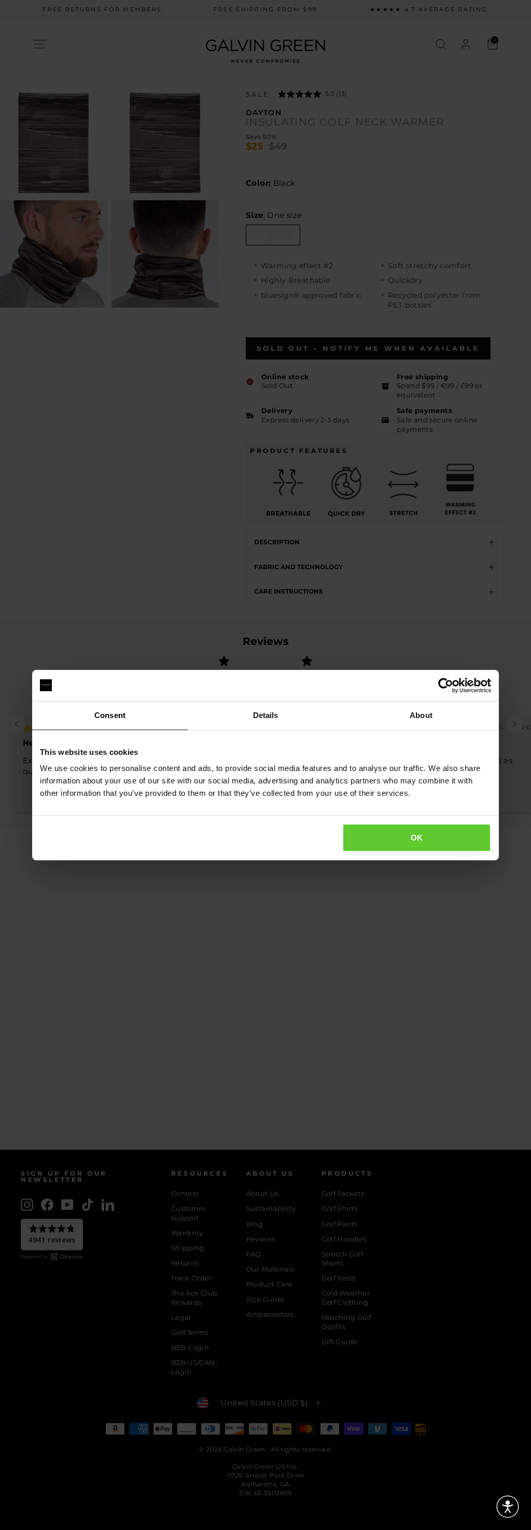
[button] (508, 1507)
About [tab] (421, 715)
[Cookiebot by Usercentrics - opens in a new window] (445, 685)
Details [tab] (265, 715)
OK (417, 837)
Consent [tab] (109, 715)
